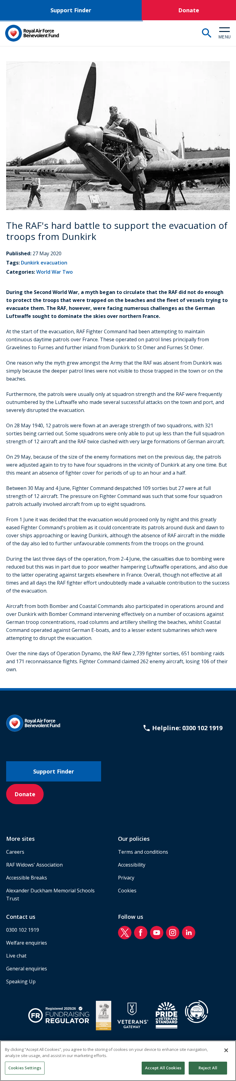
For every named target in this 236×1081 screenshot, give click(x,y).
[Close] (226, 1050)
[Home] (32, 33)
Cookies (127, 890)
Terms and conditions (143, 851)
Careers (15, 851)
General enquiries (26, 968)
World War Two (54, 271)
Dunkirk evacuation (44, 262)
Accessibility (131, 864)
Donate (188, 10)
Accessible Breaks (26, 877)
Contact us (20, 916)
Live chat (16, 955)
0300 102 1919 (22, 929)
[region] (118, 1060)
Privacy (126, 877)
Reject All (208, 1068)
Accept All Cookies (163, 1068)
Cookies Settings (24, 1068)
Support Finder (70, 10)
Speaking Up (21, 981)
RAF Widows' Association (34, 864)
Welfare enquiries (26, 942)
